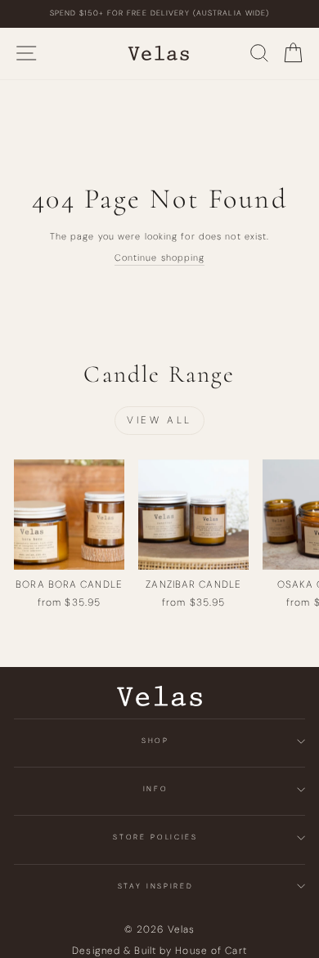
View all (159, 420)
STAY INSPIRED (155, 886)
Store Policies (155, 837)
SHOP (155, 740)
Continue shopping (160, 257)
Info (155, 789)
